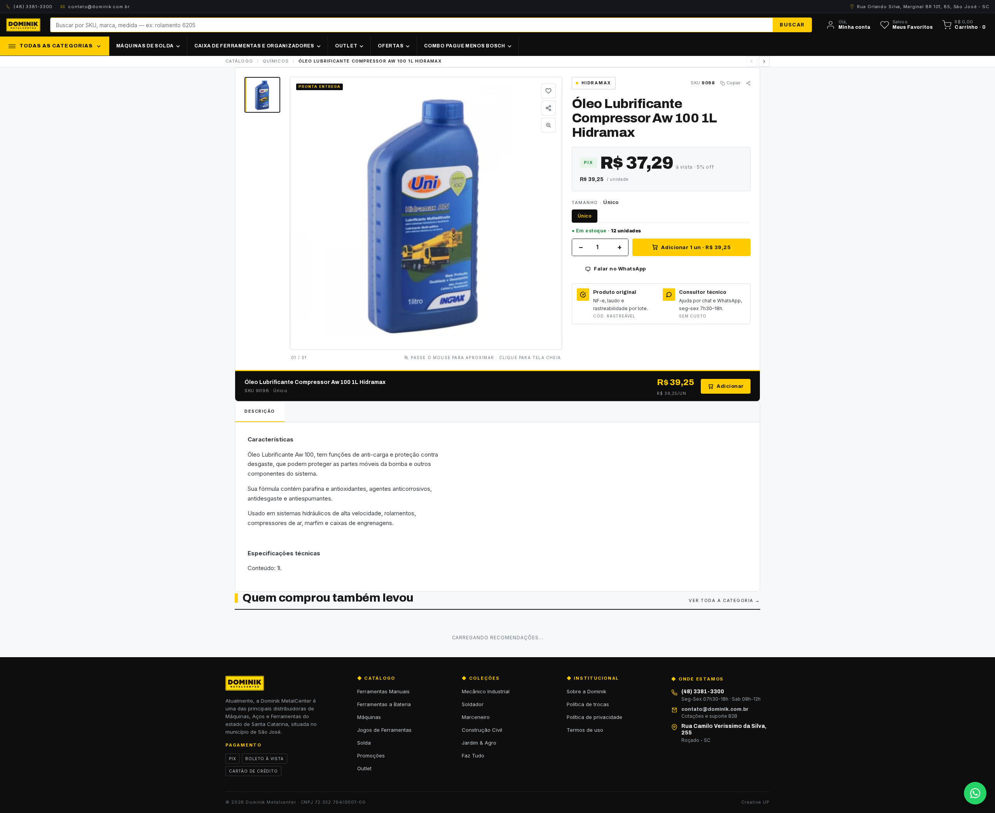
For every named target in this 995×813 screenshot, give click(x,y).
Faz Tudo (473, 755)
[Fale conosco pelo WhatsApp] (975, 793)
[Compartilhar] (548, 108)
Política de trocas (588, 704)
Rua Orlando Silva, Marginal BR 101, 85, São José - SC (923, 6)
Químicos (276, 61)
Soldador (473, 704)
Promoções (371, 755)
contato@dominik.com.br (98, 6)
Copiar (733, 82)
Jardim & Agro (479, 743)
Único (585, 216)
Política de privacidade (594, 717)
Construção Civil (482, 730)
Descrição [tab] (259, 411)
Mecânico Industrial (486, 691)
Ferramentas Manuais (383, 691)
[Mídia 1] (262, 95)
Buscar (792, 24)
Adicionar (730, 386)
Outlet (364, 768)
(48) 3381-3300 (33, 6)
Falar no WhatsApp (620, 268)
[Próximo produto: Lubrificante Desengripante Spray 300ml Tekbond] (764, 61)
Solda (364, 743)
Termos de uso (585, 730)
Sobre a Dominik (586, 691)
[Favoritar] (548, 91)
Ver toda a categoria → (724, 600)
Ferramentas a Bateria (384, 704)
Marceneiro (476, 717)
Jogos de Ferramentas (384, 730)
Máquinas (369, 717)
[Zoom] (548, 125)
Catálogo (239, 61)
